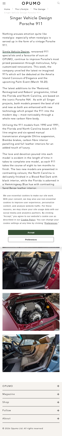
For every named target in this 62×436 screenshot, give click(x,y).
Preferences (31, 239)
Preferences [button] (51, 223)
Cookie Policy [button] (28, 220)
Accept (31, 232)
